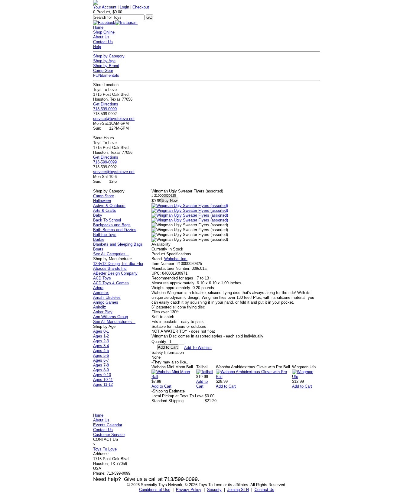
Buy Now (169, 200)
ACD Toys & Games (111, 283)
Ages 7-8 (101, 365)
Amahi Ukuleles (107, 297)
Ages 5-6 (101, 355)
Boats (98, 249)
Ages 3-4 (101, 346)
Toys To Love (105, 449)
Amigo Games (105, 302)
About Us (101, 37)
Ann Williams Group (110, 317)
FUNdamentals (106, 75)
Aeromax (101, 292)
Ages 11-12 (103, 384)
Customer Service (109, 434)
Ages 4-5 (101, 350)
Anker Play (102, 312)
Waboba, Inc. (175, 259)
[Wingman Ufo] (306, 376)
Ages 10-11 (103, 379)
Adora (98, 288)
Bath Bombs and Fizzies (114, 230)
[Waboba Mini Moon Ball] (173, 376)
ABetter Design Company (115, 273)
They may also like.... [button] (171, 362)
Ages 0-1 (101, 331)
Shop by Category (109, 56)
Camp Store (103, 196)
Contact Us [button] (264, 489)
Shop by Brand (106, 65)
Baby (97, 215)
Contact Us (103, 42)
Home (98, 27)
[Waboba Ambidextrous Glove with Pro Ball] (254, 376)
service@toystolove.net (114, 118)
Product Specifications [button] (171, 254)
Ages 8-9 (101, 370)
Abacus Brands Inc (110, 268)
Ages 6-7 (101, 360)
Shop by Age (104, 61)
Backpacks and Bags (112, 225)
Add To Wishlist (198, 347)
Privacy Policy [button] (188, 489)
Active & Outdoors (109, 205)
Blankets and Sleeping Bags (118, 244)
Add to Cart (161, 386)
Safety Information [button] (167, 352)
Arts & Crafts (104, 210)
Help (97, 46)
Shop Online (104, 32)
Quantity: (159, 341)
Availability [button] (161, 244)
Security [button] (214, 489)
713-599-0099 (105, 109)
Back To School (107, 220)
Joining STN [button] (238, 489)
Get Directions (105, 104)
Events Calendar (107, 425)
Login (124, 7)
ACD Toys (102, 278)
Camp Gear (103, 70)
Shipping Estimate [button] (168, 391)
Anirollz (99, 307)
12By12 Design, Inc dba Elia (118, 263)
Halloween (102, 200)
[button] (189, 205)
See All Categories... (111, 254)
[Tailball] (204, 372)
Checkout (140, 7)
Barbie (98, 239)
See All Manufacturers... (114, 321)
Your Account (104, 7)
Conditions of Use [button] (154, 489)
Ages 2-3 (101, 341)
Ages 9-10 (102, 375)
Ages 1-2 (101, 336)
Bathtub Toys (104, 234)
